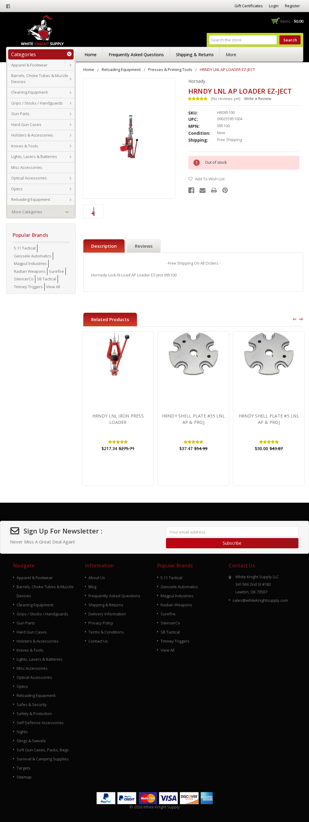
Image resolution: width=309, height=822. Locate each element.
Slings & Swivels (31, 740)
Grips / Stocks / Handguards (37, 103)
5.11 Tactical (25, 248)
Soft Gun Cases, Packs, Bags (43, 750)
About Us (96, 577)
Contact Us (98, 641)
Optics (17, 189)
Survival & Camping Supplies (43, 759)
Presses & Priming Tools (170, 69)
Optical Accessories (29, 178)
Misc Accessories (26, 167)
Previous (292, 319)
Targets (23, 768)
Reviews (144, 246)
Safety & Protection (34, 713)
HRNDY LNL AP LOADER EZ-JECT (227, 69)
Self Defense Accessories (40, 722)
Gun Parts (20, 113)
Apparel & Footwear (29, 65)
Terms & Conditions (106, 632)
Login (274, 5)
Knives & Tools (24, 146)
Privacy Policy (100, 623)
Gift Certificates (248, 5)
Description (104, 246)
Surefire (56, 271)
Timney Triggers (28, 286)
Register (292, 5)
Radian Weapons (30, 271)
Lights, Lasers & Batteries (34, 156)
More (231, 54)
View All (53, 286)
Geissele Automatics (32, 256)
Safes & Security (32, 704)
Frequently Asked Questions (136, 54)
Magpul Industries (30, 263)
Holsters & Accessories (32, 135)
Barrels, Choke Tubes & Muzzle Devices (39, 78)
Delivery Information (107, 614)
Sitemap (24, 777)
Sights (22, 731)
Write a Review (257, 98)
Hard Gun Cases (26, 124)
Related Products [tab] (110, 319)
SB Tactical (46, 279)
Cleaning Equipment (29, 92)
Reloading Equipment (30, 199)
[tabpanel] (118, 409)
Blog (92, 586)
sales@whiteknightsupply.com (260, 600)
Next (301, 319)
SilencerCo (23, 279)
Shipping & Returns (195, 54)
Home (90, 54)
